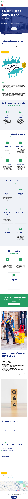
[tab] (14, 424)
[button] (14, 424)
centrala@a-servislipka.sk (7, 452)
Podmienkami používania (7, 476)
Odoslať (4, 472)
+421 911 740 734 (9, 448)
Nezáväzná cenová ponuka (14, 304)
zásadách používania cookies (16, 494)
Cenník (14, 28)
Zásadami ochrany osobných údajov (13, 477)
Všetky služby (5, 51)
